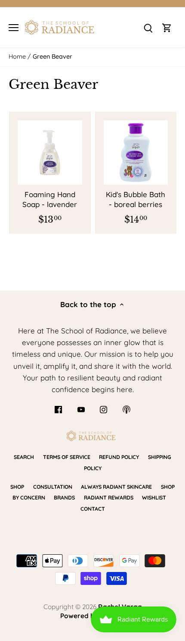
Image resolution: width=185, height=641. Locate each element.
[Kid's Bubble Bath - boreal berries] (136, 152)
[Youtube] (81, 409)
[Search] (148, 27)
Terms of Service (66, 457)
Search (24, 457)
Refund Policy (119, 457)
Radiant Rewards (108, 497)
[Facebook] (58, 409)
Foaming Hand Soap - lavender (49, 199)
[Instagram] (103, 409)
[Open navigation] (13, 27)
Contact (92, 509)
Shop (17, 487)
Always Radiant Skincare (116, 487)
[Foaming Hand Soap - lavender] (50, 152)
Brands (64, 497)
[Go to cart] (167, 27)
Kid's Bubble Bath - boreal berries (135, 199)
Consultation (52, 487)
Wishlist (154, 497)
